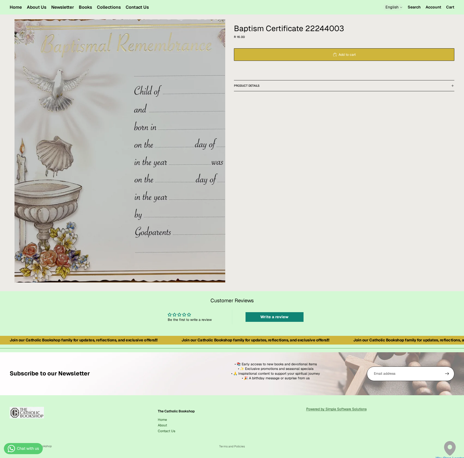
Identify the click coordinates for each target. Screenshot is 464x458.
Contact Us (166, 431)
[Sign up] (447, 374)
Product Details (247, 86)
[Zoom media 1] (119, 150)
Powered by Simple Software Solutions (336, 409)
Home (162, 419)
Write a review (274, 316)
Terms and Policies (232, 446)
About (162, 425)
